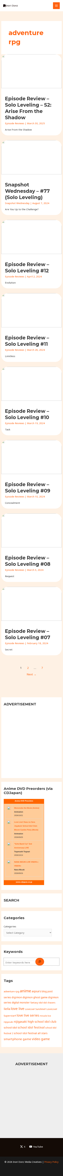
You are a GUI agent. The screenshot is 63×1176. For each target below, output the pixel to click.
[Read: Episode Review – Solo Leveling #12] (31, 236)
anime (25, 990)
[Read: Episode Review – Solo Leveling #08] (31, 530)
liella (7, 1009)
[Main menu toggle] (56, 5)
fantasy (34, 1002)
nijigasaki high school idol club (35, 1021)
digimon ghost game (35, 997)
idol (41, 1002)
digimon (17, 997)
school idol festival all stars (30, 1033)
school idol (10, 1027)
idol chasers (49, 1002)
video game (41, 1039)
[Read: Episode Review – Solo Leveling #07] (31, 603)
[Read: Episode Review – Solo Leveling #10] (31, 383)
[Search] (39, 961)
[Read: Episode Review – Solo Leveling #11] (31, 310)
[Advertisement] (31, 741)
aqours (36, 991)
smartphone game (17, 1039)
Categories (10, 926)
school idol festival (31, 1027)
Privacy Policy (51, 1161)
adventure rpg (11, 991)
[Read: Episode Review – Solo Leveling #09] (31, 456)
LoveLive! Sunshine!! (35, 1009)
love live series (28, 1015)
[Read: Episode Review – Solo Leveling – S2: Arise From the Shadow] (31, 71)
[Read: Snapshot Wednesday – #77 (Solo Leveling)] (31, 156)
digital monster (21, 1002)
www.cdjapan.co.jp (24, 882)
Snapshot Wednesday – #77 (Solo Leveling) (27, 191)
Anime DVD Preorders (24, 801)
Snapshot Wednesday (17, 203)
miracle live (45, 1015)
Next (31, 674)
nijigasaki (8, 1021)
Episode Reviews (14, 123)
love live (17, 1008)
